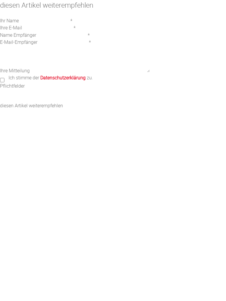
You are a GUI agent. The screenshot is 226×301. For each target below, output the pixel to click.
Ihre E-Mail (11, 27)
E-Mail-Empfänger (18, 42)
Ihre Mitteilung (15, 70)
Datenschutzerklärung (63, 78)
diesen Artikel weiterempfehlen (31, 105)
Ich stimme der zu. (51, 78)
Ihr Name (9, 20)
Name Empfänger (18, 35)
